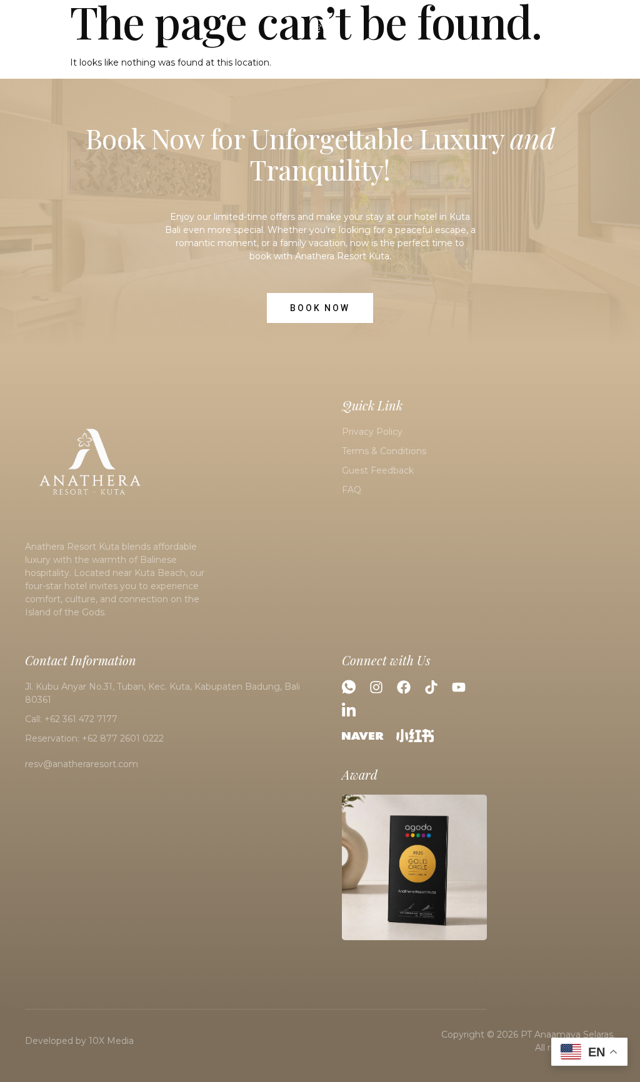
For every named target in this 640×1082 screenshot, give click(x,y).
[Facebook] (404, 687)
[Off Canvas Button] (15, 38)
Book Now (585, 38)
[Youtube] (459, 687)
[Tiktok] (431, 687)
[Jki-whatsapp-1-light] (349, 687)
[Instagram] (376, 687)
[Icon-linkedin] (349, 709)
